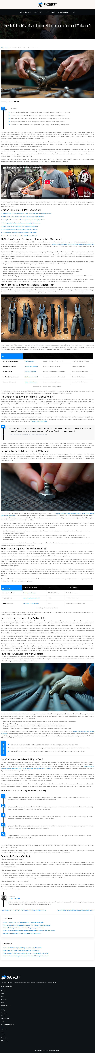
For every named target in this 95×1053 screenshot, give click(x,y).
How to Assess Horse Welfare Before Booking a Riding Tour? (75, 910)
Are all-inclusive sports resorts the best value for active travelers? (22, 933)
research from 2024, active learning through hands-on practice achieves (73, 244)
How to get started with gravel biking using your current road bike (22, 947)
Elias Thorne (14, 899)
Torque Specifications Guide (39, 421)
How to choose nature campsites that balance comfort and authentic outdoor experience (29, 930)
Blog (74, 12)
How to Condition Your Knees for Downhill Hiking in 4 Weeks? (20, 236)
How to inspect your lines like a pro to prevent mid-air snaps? (20, 232)
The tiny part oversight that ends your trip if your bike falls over (20, 229)
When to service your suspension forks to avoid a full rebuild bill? (20, 226)
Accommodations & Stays (64, 12)
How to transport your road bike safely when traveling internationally (23, 922)
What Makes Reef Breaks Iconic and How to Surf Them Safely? (21, 950)
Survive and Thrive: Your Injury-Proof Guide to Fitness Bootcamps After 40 (24, 910)
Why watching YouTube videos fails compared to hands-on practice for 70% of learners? (27, 213)
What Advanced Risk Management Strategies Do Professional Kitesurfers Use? (26, 953)
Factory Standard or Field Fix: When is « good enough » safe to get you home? (24, 220)
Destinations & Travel (25, 12)
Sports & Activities (38, 12)
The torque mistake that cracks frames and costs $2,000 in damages (21, 223)
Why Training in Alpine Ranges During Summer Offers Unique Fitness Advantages (26, 925)
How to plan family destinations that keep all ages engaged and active (23, 928)
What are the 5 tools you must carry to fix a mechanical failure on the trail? (23, 216)
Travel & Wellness (50, 12)
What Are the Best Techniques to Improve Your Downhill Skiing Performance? (25, 956)
